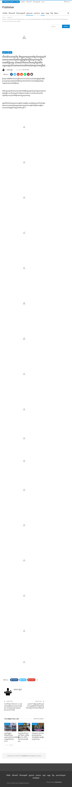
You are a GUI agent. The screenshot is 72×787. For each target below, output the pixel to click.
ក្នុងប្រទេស (29, 13)
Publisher (8, 7)
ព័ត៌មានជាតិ (29, 2)
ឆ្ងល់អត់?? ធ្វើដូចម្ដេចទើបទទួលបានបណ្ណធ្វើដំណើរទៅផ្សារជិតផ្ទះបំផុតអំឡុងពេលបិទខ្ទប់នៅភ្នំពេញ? (35, 706)
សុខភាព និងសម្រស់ (61, 775)
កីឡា (51, 13)
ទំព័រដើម (23, 2)
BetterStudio (58, 782)
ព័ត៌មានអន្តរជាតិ (36, 2)
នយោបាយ (37, 13)
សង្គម (42, 13)
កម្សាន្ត (47, 13)
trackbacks (25, 755)
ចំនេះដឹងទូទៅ (36, 778)
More (43, 2)
